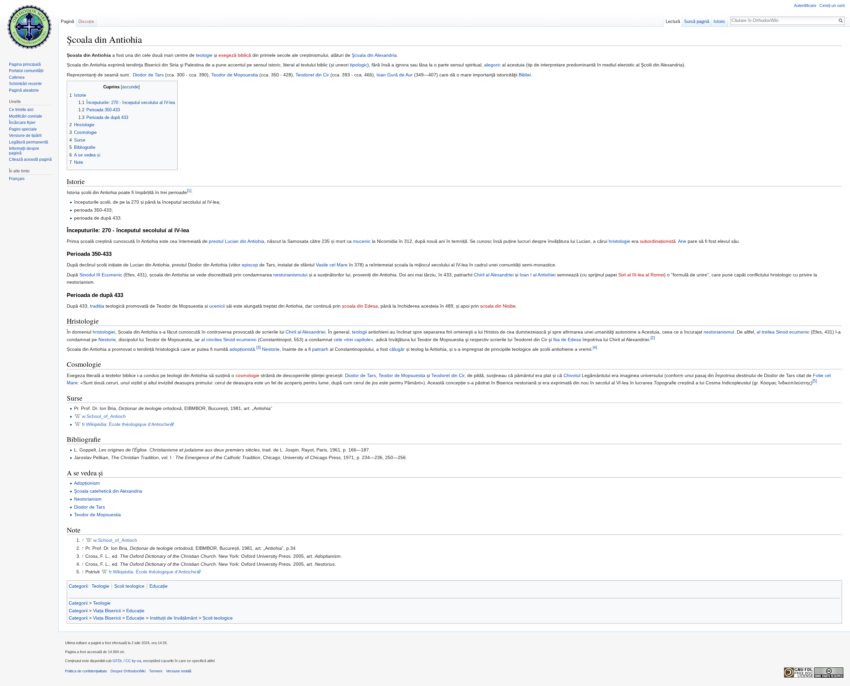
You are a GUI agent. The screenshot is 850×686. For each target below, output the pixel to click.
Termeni (155, 671)
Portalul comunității (26, 70)
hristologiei (104, 332)
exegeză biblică (234, 55)
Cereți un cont (832, 5)
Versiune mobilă (178, 671)
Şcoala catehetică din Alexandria (108, 491)
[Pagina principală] (29, 26)
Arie (682, 241)
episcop (250, 264)
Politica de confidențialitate (86, 671)
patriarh (320, 349)
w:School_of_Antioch (104, 416)
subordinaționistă (658, 241)
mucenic (362, 241)
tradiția (97, 306)
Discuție (86, 21)
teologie (204, 55)
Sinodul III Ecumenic (100, 274)
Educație (158, 586)
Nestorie (107, 339)
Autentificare (805, 5)
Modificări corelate (25, 116)
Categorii (78, 586)
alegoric (492, 64)
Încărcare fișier (22, 122)
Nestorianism (88, 499)
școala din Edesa (360, 306)
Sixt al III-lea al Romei (641, 274)
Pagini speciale (23, 129)
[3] (258, 347)
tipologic (358, 64)
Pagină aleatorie (24, 90)
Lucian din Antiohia (244, 241)
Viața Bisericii (107, 610)
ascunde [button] (130, 87)
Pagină (67, 21)
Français (17, 178)
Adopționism (87, 483)
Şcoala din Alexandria (374, 55)
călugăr (397, 349)
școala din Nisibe (498, 306)
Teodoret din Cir (312, 74)
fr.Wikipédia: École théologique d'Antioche (126, 424)
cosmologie (247, 375)
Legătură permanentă (28, 142)
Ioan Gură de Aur (395, 74)
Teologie (100, 586)
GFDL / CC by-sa (127, 661)
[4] (595, 347)
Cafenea (17, 77)
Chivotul (571, 375)
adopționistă (242, 349)
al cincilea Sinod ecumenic (229, 339)
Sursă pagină (696, 21)
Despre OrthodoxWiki (128, 671)
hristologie (619, 241)
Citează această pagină (30, 159)
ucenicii (217, 306)
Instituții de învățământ (173, 618)
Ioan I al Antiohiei (537, 274)
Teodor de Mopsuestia (234, 74)
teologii (359, 332)
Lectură (673, 21)
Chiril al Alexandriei (494, 274)
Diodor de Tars (148, 74)
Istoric (719, 21)
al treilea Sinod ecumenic (783, 332)
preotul (216, 241)
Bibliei (525, 74)
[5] (814, 381)
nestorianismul (719, 332)
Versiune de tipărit (25, 135)
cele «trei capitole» (353, 339)
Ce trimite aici (21, 109)
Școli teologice (129, 586)
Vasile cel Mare (332, 264)
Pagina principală (25, 64)
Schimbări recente (25, 83)
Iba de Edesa (567, 339)
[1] (189, 190)
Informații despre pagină (24, 150)
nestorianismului (290, 274)
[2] (652, 338)
